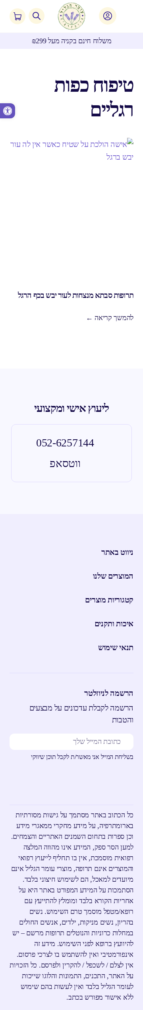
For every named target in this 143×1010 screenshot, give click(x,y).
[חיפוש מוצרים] (36, 16)
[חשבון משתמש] (107, 16)
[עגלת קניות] (17, 16)
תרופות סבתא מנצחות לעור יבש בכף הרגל (75, 295)
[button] (7, 110)
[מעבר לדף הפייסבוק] (125, 783)
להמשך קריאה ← (109, 318)
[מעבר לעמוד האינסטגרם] (103, 783)
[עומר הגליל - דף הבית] (71, 16)
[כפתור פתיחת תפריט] (125, 16)
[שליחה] (18, 741)
